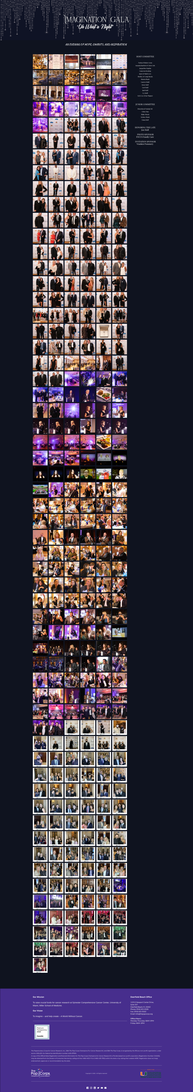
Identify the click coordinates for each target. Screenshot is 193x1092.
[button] (40, 61)
